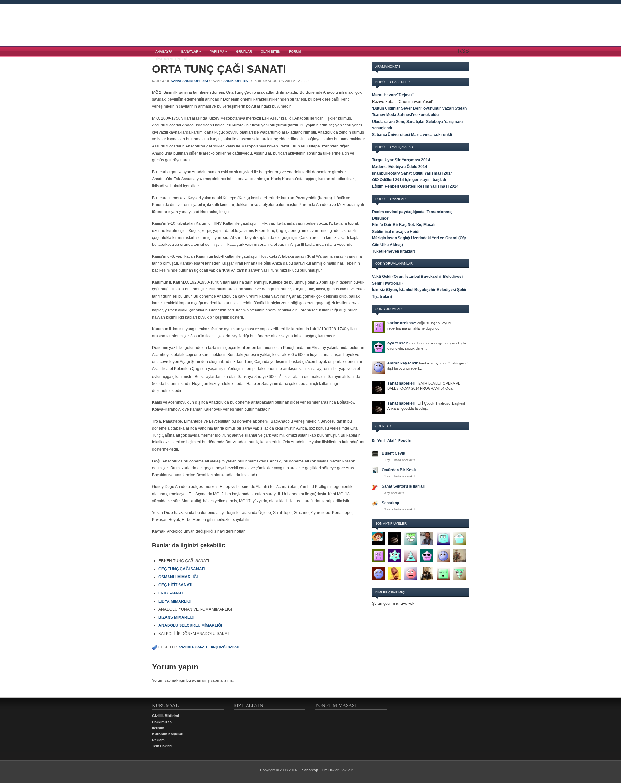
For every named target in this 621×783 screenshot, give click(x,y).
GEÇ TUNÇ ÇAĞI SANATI (181, 569)
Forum (295, 51)
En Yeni (378, 440)
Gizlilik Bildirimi (165, 716)
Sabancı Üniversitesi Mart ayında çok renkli (412, 134)
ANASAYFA (163, 51)
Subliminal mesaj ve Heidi (395, 231)
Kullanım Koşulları (167, 734)
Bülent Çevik (393, 453)
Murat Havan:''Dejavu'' (393, 95)
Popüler (405, 440)
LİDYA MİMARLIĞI (174, 601)
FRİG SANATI (170, 593)
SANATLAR (191, 51)
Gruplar (244, 51)
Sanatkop (390, 503)
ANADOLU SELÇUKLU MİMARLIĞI (190, 625)
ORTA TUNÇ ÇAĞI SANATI (219, 69)
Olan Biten (270, 51)
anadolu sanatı (193, 647)
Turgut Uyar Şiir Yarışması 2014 (401, 160)
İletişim (158, 728)
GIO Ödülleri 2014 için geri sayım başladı (409, 180)
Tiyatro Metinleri (172, 59)
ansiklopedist (236, 80)
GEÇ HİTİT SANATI (175, 585)
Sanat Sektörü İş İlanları (403, 486)
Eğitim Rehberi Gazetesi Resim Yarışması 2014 (415, 186)
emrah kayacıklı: (402, 363)
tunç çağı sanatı (224, 647)
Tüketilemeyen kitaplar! (393, 251)
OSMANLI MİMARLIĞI (178, 577)
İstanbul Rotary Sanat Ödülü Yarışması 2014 (412, 173)
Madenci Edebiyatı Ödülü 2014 (399, 166)
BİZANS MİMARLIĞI (176, 617)
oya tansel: (397, 343)
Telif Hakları (162, 746)
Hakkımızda (162, 722)
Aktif (391, 440)
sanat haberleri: (402, 383)
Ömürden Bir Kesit (399, 470)
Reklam (158, 740)
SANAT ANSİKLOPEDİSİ (189, 80)
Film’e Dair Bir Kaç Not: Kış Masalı (403, 225)
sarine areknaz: (401, 323)
